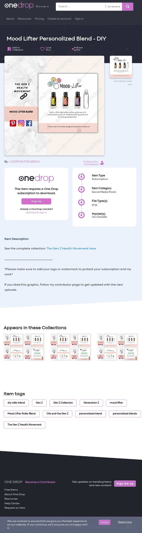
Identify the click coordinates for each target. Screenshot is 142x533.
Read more (125, 522)
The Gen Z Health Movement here (71, 248)
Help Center (12, 503)
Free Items (11, 490)
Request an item (14, 508)
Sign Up (36, 201)
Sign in (79, 19)
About (10, 19)
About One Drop (14, 494)
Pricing (39, 19)
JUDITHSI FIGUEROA (25, 161)
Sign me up (125, 483)
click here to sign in (36, 213)
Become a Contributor (40, 482)
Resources (24, 19)
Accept (105, 522)
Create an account (59, 19)
